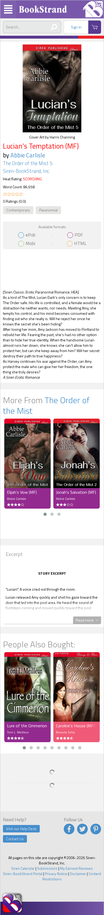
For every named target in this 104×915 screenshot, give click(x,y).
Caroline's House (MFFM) (76, 725)
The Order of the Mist (46, 405)
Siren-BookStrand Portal (22, 873)
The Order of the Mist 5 (27, 163)
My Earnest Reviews (76, 868)
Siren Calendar (23, 868)
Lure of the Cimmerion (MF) (27, 725)
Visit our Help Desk (21, 828)
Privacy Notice (56, 873)
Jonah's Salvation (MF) (76, 492)
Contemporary (18, 210)
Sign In (76, 27)
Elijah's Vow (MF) (22, 492)
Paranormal (48, 210)
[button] (45, 514)
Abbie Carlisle (27, 155)
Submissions (47, 868)
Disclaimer (78, 873)
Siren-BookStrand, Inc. (26, 171)
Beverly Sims (65, 732)
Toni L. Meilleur (18, 732)
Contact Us (15, 839)
